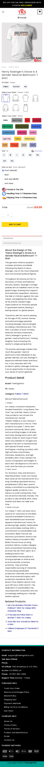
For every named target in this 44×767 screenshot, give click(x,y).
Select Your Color (12, 116)
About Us (8, 721)
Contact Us (9, 740)
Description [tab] (8, 238)
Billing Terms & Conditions (16, 707)
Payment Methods (12, 703)
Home (4, 67)
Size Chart (8, 711)
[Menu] (3, 12)
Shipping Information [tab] (12, 243)
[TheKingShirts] (22, 12)
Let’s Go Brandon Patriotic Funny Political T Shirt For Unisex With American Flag (23, 608)
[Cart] (39, 11)
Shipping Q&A (10, 699)
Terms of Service (12, 728)
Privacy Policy (10, 725)
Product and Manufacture (16, 732)
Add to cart (15, 224)
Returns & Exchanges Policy (16, 692)
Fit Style (8, 82)
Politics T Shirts (14, 67)
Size (22, 151)
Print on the (14, 167)
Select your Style (15, 92)
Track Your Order (12, 688)
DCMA (7, 736)
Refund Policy (10, 696)
